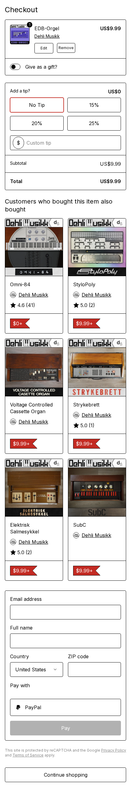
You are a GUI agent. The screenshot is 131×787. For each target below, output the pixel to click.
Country (19, 656)
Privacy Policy (113, 750)
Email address (26, 599)
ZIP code (78, 656)
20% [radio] (37, 123)
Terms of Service (28, 755)
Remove (66, 47)
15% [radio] (94, 105)
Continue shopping (65, 775)
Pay (65, 728)
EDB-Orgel (46, 28)
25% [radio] (94, 123)
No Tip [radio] (37, 105)
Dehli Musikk (47, 36)
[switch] (15, 67)
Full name (21, 628)
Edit (44, 48)
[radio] (65, 707)
